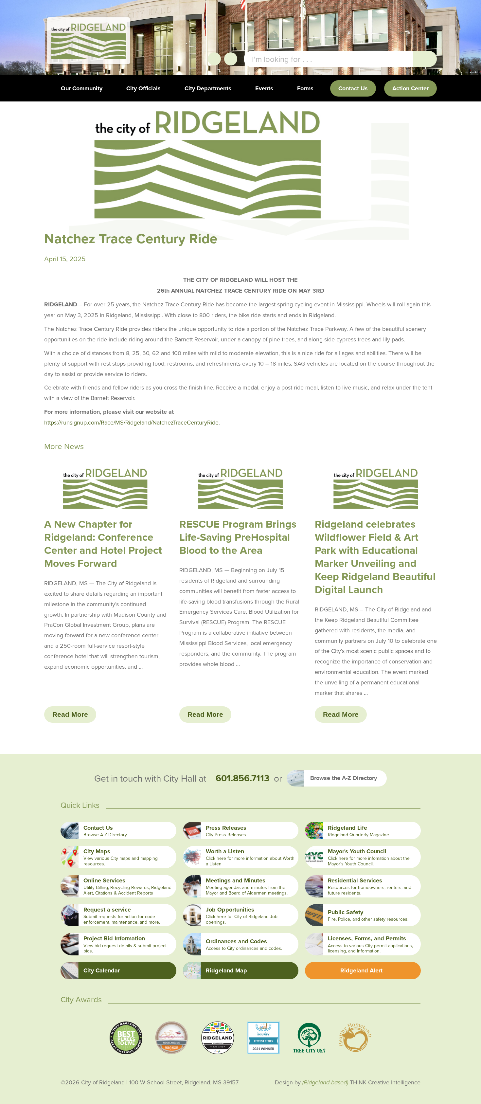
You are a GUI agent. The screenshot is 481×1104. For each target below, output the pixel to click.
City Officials (143, 88)
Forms (305, 88)
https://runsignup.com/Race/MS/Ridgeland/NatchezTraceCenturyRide (131, 422)
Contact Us (353, 88)
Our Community (81, 88)
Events (264, 88)
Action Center (410, 88)
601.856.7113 (242, 778)
